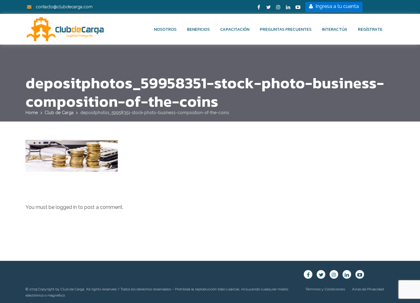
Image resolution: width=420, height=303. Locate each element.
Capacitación (234, 29)
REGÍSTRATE (370, 29)
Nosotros (165, 29)
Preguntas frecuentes (285, 29)
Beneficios (198, 29)
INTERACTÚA (334, 29)
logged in (66, 207)
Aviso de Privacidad (368, 289)
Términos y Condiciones (325, 289)
